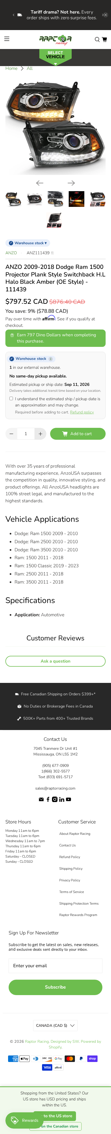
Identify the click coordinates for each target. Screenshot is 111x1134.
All (30, 68)
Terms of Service (71, 891)
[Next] (71, 183)
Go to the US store (54, 1116)
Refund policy (82, 412)
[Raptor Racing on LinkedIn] (61, 800)
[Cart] (104, 39)
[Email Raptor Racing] (41, 800)
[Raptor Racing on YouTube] (68, 800)
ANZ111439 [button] (38, 253)
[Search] (97, 39)
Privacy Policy (69, 880)
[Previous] (40, 183)
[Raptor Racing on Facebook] (48, 800)
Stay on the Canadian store (55, 1126)
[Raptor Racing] (55, 39)
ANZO (11, 253)
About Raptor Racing (74, 833)
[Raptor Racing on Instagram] (54, 800)
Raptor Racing (37, 1041)
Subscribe (55, 987)
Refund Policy (69, 857)
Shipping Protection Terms (79, 903)
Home (11, 68)
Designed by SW (65, 1041)
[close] (105, 15)
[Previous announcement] (13, 14)
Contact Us (67, 845)
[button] (55, 57)
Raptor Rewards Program (78, 915)
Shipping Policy (70, 868)
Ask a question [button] (55, 661)
